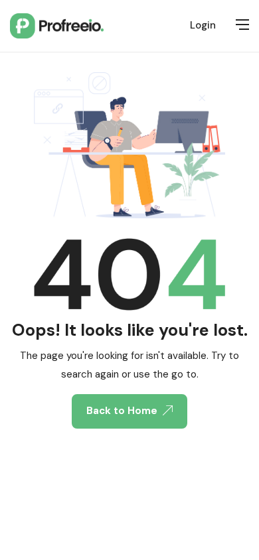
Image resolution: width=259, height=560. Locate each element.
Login (203, 25)
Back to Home (121, 410)
